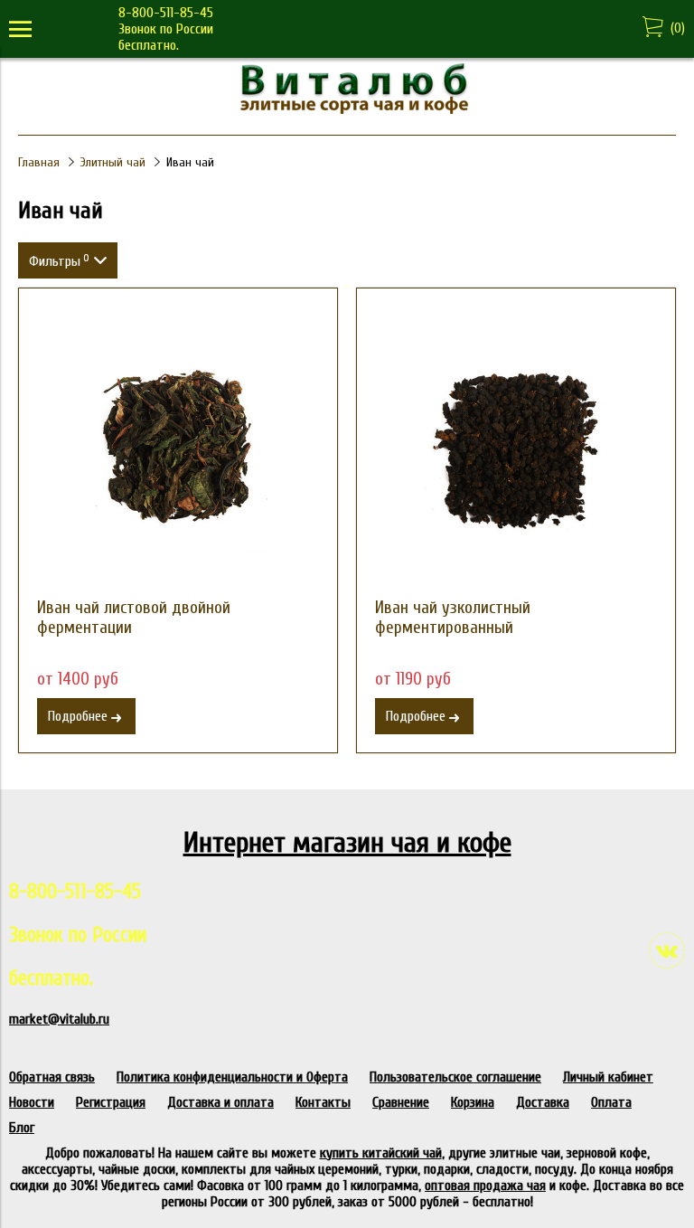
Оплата (611, 1102)
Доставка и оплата (220, 1102)
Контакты (323, 1102)
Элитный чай (112, 162)
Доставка (542, 1102)
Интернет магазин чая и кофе (347, 842)
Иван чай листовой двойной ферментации (133, 618)
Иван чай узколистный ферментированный (452, 618)
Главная (39, 162)
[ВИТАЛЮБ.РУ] (347, 109)
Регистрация (110, 1102)
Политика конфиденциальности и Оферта (232, 1077)
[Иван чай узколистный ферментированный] (516, 448)
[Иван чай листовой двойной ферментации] (178, 448)
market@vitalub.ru (59, 1019)
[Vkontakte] (667, 950)
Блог (21, 1127)
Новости (31, 1102)
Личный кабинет (608, 1077)
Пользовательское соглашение (455, 1077)
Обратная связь (52, 1077)
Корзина (472, 1102)
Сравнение (400, 1102)
